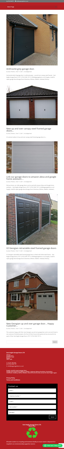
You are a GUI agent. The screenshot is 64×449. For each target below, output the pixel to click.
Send (52, 417)
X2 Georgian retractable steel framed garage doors (31, 248)
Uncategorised (28, 71)
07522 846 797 (12, 364)
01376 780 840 (12, 363)
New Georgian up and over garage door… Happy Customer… (30, 324)
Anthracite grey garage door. (20, 68)
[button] (52, 445)
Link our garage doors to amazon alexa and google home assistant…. (31, 177)
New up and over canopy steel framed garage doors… (28, 129)
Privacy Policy (10, 378)
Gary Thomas (11, 71)
